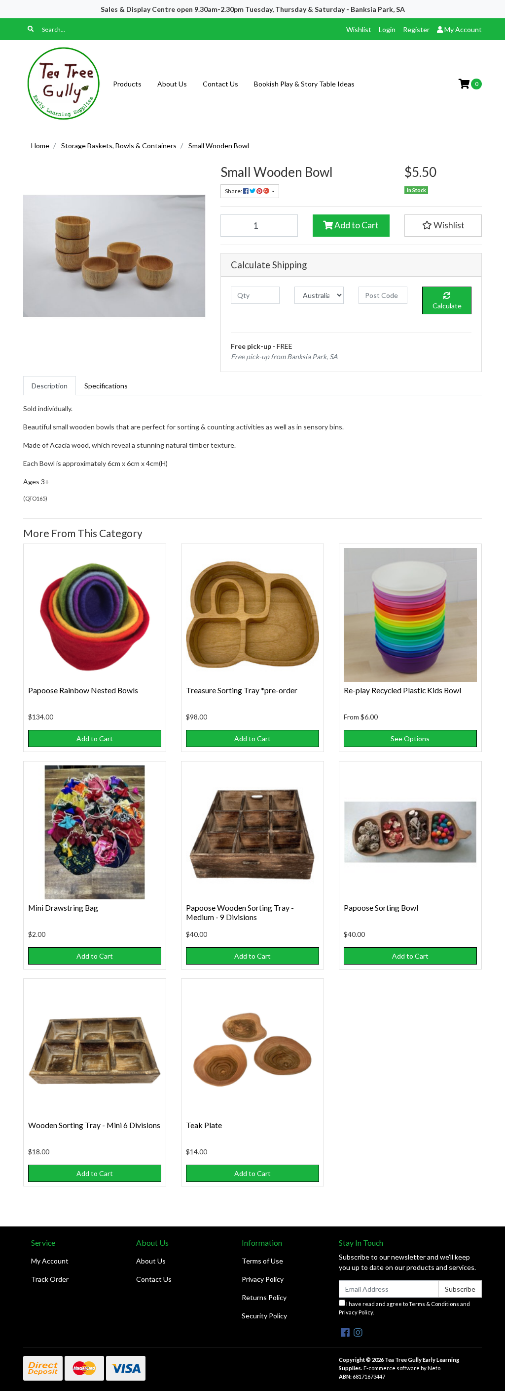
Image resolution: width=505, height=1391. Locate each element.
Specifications (106, 385)
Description (50, 385)
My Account (50, 1261)
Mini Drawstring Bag (63, 907)
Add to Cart (356, 225)
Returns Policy (264, 1297)
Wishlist (358, 29)
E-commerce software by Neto (401, 1368)
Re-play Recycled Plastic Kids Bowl (402, 690)
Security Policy (264, 1315)
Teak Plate (204, 1125)
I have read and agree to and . (404, 1308)
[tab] (49, 385)
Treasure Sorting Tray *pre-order (241, 690)
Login (387, 29)
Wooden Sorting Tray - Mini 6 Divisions (94, 1125)
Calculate (447, 305)
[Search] (30, 29)
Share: (234, 191)
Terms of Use (262, 1261)
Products (127, 84)
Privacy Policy (263, 1279)
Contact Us (220, 84)
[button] (443, 225)
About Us (172, 84)
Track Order (50, 1279)
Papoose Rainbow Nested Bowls (83, 690)
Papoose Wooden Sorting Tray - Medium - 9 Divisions (240, 912)
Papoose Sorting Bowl (381, 907)
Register (416, 29)
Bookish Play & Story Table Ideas (304, 84)
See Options (410, 738)
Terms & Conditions (434, 1304)
